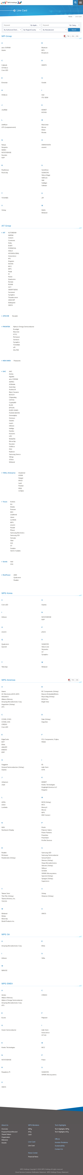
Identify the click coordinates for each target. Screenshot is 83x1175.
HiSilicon (4, 95)
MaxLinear (45, 124)
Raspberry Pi (6, 1072)
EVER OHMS (13, 410)
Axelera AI (12, 389)
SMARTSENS (13, 289)
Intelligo (11, 428)
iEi (42, 764)
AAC (10, 371)
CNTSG (11, 400)
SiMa (43, 958)
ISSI (11, 564)
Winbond (44, 213)
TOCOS (4, 901)
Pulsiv (44, 1060)
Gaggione (5, 764)
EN (77, 36)
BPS (43, 50)
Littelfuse (4, 124)
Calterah (4, 65)
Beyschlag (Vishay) (48, 696)
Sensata (13, 538)
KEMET (44, 110)
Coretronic (11, 240)
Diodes (12, 507)
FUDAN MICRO (14, 413)
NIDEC (4, 150)
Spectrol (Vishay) (47, 876)
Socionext (11, 292)
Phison (12, 530)
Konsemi (12, 433)
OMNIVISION (46, 145)
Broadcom (45, 53)
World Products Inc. (8, 921)
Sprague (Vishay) (47, 878)
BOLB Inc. (45, 699)
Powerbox (45, 835)
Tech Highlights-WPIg (62, 1129)
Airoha (11, 374)
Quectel (4, 647)
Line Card (31, 1142)
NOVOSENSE (6, 152)
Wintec (4, 916)
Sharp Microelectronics (49, 863)
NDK (3, 827)
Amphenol (21, 473)
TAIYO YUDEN (15, 551)
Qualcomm (12, 279)
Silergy (11, 457)
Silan (11, 540)
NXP (3, 158)
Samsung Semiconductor (50, 855)
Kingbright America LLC (49, 787)
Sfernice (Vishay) (47, 860)
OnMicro (12, 446)
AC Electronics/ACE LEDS (10, 694)
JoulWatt (4, 110)
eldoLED (4, 747)
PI (9, 274)
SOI (11, 543)
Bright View (45, 702)
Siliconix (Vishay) (47, 865)
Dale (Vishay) (46, 719)
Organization (6, 1137)
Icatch (11, 423)
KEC (11, 512)
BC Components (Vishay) (50, 691)
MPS (10, 269)
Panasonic (17, 361)
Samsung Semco (15, 454)
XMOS (10, 305)
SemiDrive (45, 170)
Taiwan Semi (6, 893)
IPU (9, 258)
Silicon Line (45, 647)
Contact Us (59, 1149)
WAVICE (4, 970)
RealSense (5, 170)
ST (11, 546)
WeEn (44, 210)
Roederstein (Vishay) (8, 858)
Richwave (16, 337)
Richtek (10, 282)
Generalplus (13, 415)
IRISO (20, 480)
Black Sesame (14, 392)
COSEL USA (6, 722)
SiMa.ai (44, 868)
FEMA (44, 742)
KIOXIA (44, 112)
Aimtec (4, 995)
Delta (10, 243)
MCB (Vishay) (46, 802)
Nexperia (4, 147)
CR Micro (5, 68)
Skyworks (45, 649)
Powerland (45, 838)
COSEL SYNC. (7, 719)
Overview (5, 1129)
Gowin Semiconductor (9, 1030)
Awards (4, 1143)
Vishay (4, 210)
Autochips (12, 387)
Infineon (11, 426)
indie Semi (45, 767)
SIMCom (44, 178)
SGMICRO (45, 172)
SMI (43, 180)
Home (70, 16)
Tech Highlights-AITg (62, 1132)
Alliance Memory (7, 699)
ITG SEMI (45, 97)
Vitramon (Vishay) (47, 896)
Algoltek (11, 376)
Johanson (5, 782)
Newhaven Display (8, 830)
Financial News (33, 1157)
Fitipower (44, 1018)
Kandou (11, 431)
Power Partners (47, 832)
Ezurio (4, 1018)
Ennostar (4, 82)
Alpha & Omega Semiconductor (23, 326)
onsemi (44, 147)
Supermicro (45, 881)
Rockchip (5, 172)
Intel (43, 95)
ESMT (10, 246)
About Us (5, 1125)
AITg (29, 1132)
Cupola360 (12, 402)
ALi (11, 504)
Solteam (44, 185)
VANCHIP (11, 300)
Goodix (44, 82)
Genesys (12, 418)
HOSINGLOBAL (13, 253)
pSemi (44, 632)
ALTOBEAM (12, 232)
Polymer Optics (47, 830)
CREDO (4, 724)
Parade (12, 527)
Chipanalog (12, 397)
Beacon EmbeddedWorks (50, 694)
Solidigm (44, 183)
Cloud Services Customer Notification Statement (30, 1172)
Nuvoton (4, 155)
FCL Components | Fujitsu (50, 739)
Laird (20, 483)
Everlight (16, 329)
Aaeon (4, 691)
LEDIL (4, 802)
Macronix (16, 332)
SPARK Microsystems (49, 873)
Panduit (20, 486)
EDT (3, 742)
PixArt (10, 277)
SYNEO (21, 491)
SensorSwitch (46, 858)
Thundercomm (13, 297)
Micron (44, 127)
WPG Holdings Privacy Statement (57, 1172)
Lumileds (13, 520)
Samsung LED (46, 853)
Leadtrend (13, 514)
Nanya (4, 145)
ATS (3, 707)
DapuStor (45, 722)
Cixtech (10, 238)
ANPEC (11, 382)
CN (73, 36)
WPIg (30, 1129)
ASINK (20, 475)
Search (74, 30)
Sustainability (60, 1146)
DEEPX (44, 65)
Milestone (5, 1140)
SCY (9, 287)
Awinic (4, 50)
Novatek (15, 316)
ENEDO (4, 750)
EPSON (11, 408)
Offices (57, 1139)
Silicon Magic (46, 175)
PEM (20, 488)
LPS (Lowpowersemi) (9, 127)
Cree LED (5, 70)
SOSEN (44, 871)
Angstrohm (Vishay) (8, 704)
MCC (10, 266)
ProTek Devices (47, 840)
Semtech (16, 339)
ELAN (11, 405)
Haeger (20, 478)
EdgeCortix (5, 739)
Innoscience (12, 256)
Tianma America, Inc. (8, 898)
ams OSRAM (6, 47)
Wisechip (5, 919)
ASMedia (12, 384)
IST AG (44, 1035)
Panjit (10, 271)
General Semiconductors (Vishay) (13, 767)
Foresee (13, 509)
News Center (33, 1153)
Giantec (11, 420)
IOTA (43, 770)
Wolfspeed (11, 303)
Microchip (12, 441)
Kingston (11, 261)
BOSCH (11, 395)
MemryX (44, 807)
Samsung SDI (15, 535)
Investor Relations (61, 1142)
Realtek (16, 580)
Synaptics (11, 295)
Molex (44, 130)
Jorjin (3, 785)
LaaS (30, 1134)
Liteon (12, 517)
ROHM (10, 284)
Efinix (3, 744)
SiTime (11, 459)
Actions (12, 502)
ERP (3, 752)
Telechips (5, 667)
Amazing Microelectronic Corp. (12, 702)
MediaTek (12, 439)
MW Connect (46, 815)
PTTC (15, 334)
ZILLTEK (16, 350)
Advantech (5, 696)
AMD (15, 575)
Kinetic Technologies (48, 785)
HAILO (10, 251)
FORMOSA (12, 248)
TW (68, 36)
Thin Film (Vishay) (8, 896)
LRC (10, 436)
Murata (44, 132)
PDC (10, 449)
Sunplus (13, 548)
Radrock (12, 452)
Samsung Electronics (17, 533)
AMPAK (10, 235)
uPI (43, 198)
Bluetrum (44, 47)
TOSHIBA (5, 198)
